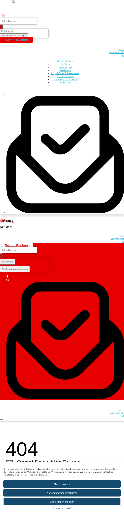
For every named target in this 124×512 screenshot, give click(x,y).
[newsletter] (65, 212)
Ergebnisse (7, 31)
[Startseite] (21, 6)
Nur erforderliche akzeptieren (62, 493)
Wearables (65, 67)
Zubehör (65, 82)
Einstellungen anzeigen (62, 501)
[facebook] (7, 90)
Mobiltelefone (65, 61)
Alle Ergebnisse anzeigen (14, 35)
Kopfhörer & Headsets (65, 73)
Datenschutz (59, 508)
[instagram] (7, 94)
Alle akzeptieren (62, 484)
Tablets (65, 64)
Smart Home (65, 76)
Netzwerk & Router (65, 79)
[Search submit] (1, 26)
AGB (69, 508)
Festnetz (65, 70)
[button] (3, 15)
